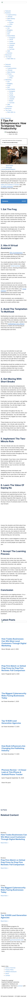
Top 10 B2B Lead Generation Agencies (11, 722)
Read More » (4, 842)
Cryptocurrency (11, 15)
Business (8, 13)
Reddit (11, 47)
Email (8, 32)
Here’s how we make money (10, 142)
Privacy (9, 20)
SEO (8, 34)
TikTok (11, 39)
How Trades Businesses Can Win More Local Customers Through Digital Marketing (13, 642)
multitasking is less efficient (16, 324)
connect (20, 986)
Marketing (8, 26)
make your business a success (10, 184)
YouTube (11, 49)
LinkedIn (11, 45)
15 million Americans (7, 186)
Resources (8, 55)
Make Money (11, 18)
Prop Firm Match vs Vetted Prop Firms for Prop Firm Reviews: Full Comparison (13, 668)
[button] (14, 63)
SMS (8, 51)
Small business (15, 266)
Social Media (11, 35)
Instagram (12, 37)
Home (2, 118)
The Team (8, 57)
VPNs (10, 24)
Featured (8, 11)
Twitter (11, 41)
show (24, 201)
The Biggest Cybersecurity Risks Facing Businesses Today (13, 695)
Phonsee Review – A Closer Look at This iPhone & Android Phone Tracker (13, 772)
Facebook (12, 43)
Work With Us (11, 58)
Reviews (9, 53)
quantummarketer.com (16, 940)
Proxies (11, 22)
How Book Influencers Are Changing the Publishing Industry (13, 748)
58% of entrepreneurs (16, 252)
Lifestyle (9, 16)
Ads (8, 28)
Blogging (9, 30)
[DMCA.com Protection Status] (12, 963)
